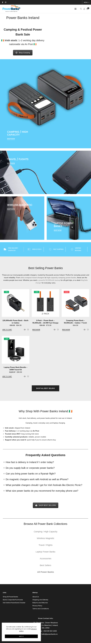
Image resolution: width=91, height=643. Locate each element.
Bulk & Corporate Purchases (13, 600)
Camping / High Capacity (45, 531)
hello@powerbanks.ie (49, 634)
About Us (35, 597)
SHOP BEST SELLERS (47, 505)
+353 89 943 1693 (50, 631)
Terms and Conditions (40, 609)
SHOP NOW (11, 139)
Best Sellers (45, 565)
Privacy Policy (37, 606)
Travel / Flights (45, 545)
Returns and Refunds (40, 603)
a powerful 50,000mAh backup (48, 280)
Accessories (45, 558)
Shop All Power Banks (10, 597)
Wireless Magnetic (45, 538)
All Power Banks (45, 572)
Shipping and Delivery (40, 600)
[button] (7, 329)
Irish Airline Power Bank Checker (14, 603)
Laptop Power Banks (45, 552)
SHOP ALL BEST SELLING (45, 388)
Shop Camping (24, 53)
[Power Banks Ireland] (11, 12)
